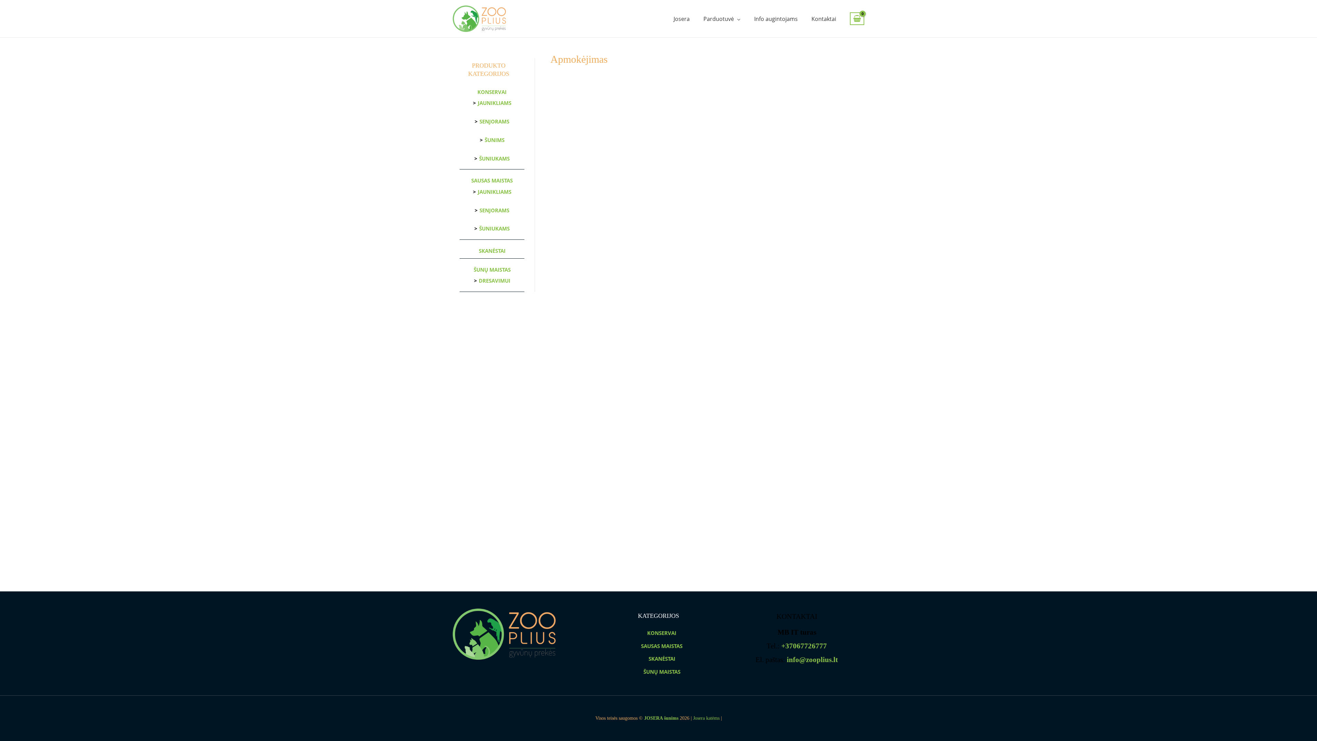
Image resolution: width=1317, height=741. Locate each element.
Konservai (492, 92)
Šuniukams (494, 158)
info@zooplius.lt (812, 660)
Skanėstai (492, 250)
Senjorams (494, 121)
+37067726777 (804, 646)
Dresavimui (494, 280)
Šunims (495, 140)
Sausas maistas (492, 180)
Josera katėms (706, 718)
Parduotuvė (718, 19)
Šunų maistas (492, 269)
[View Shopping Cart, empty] (857, 18)
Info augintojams (776, 19)
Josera (682, 19)
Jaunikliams (494, 102)
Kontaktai (823, 19)
